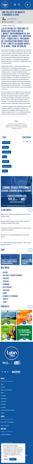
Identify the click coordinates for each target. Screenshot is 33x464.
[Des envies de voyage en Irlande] (24, 333)
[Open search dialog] (19, 4)
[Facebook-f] (2, 371)
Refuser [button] (6, 459)
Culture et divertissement (12, 275)
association (6, 142)
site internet (17, 112)
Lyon (4, 156)
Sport (5, 302)
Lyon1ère (5, 161)
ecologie (5, 147)
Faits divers (7, 287)
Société (20, 22)
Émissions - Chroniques (7, 422)
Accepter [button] (13, 459)
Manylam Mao (6, 166)
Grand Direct (6, 152)
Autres (5, 272)
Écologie (6, 278)
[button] (30, 259)
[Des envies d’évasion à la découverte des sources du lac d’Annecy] (8, 317)
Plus (30, 209)
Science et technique (10, 296)
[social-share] (23, 141)
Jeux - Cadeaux (5, 425)
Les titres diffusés (5, 434)
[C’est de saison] (8, 333)
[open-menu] (15, 4)
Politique (6, 290)
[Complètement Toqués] (24, 317)
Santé (5, 293)
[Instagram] (7, 371)
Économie (6, 284)
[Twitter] (5, 371)
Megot (5, 171)
